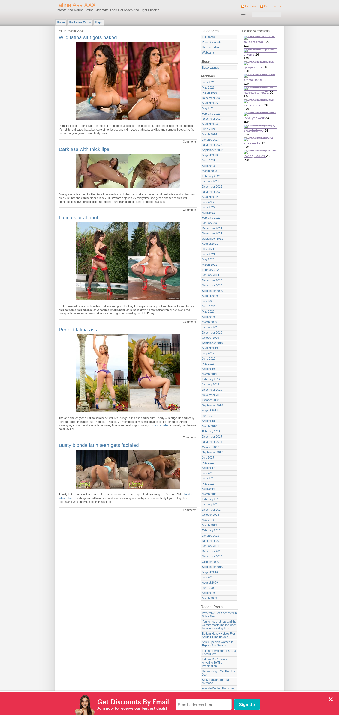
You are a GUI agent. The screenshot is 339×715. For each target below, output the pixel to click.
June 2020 (208, 306)
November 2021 (212, 233)
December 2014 (212, 509)
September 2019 (212, 343)
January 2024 (210, 139)
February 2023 (211, 176)
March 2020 (209, 322)
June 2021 (208, 254)
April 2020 (208, 317)
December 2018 (212, 389)
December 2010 (212, 551)
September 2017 (212, 452)
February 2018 (211, 431)
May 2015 (208, 483)
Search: (245, 14)
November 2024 (212, 118)
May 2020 (208, 311)
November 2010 (212, 556)
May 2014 (208, 520)
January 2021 (210, 275)
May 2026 (208, 87)
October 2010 (210, 561)
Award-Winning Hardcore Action (218, 690)
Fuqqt (98, 22)
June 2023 (208, 160)
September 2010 (212, 567)
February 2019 (211, 379)
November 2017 (212, 442)
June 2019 (208, 358)
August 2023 (210, 155)
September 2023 (212, 150)
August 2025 (210, 103)
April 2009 (208, 593)
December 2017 (212, 436)
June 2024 (208, 129)
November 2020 (212, 285)
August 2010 (210, 572)
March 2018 (209, 426)
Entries (250, 6)
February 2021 (211, 269)
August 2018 (210, 410)
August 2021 (210, 243)
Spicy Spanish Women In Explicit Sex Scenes (217, 644)
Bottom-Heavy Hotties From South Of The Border (219, 635)
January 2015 (210, 504)
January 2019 (210, 384)
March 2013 (209, 525)
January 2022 (210, 223)
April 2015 (208, 488)
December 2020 (212, 280)
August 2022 (210, 197)
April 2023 (208, 165)
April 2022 (208, 212)
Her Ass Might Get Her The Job (218, 673)
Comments (272, 6)
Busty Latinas (210, 67)
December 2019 (212, 332)
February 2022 (211, 217)
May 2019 (208, 363)
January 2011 (210, 546)
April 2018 (208, 421)
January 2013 (210, 535)
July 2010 (208, 577)
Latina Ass (208, 37)
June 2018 (208, 415)
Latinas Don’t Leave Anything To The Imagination (214, 663)
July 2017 (208, 457)
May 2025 (208, 108)
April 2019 (208, 369)
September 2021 (212, 238)
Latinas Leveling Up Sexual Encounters (219, 652)
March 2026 (209, 92)
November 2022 (212, 192)
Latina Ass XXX (75, 5)
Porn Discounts (211, 42)
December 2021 (212, 228)
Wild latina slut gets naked (88, 37)
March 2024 (209, 134)
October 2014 (210, 514)
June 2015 (208, 478)
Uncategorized (211, 47)
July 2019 (208, 353)
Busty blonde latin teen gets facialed (99, 445)
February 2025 (211, 113)
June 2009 (208, 588)
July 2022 (208, 202)
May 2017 (208, 462)
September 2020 (212, 290)
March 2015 (209, 494)
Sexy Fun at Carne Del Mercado (216, 681)
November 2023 (212, 144)
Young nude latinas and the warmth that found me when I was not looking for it (219, 625)
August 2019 (210, 348)
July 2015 (208, 473)
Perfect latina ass (78, 329)
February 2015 (211, 499)
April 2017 (208, 468)
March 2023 (209, 171)
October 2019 (210, 337)
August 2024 (210, 124)
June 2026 (208, 82)
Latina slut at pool (78, 217)
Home (61, 22)
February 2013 (211, 530)
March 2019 (209, 374)
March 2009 (209, 598)
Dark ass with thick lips (84, 149)
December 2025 (212, 98)
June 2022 (208, 207)
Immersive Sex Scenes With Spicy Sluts (219, 614)
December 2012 (212, 540)
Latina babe (160, 425)
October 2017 (210, 447)
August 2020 (210, 296)
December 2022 (212, 186)
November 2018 (212, 395)
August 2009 (210, 582)
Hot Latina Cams (80, 22)
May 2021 (208, 259)
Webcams (208, 52)
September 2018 (212, 405)
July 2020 (208, 301)
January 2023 (210, 181)
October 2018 (210, 400)
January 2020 (210, 327)
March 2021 (209, 264)
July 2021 (208, 249)
